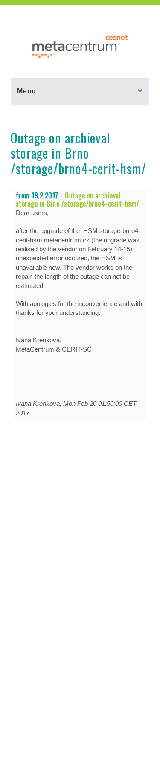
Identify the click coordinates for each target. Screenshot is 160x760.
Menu (26, 91)
